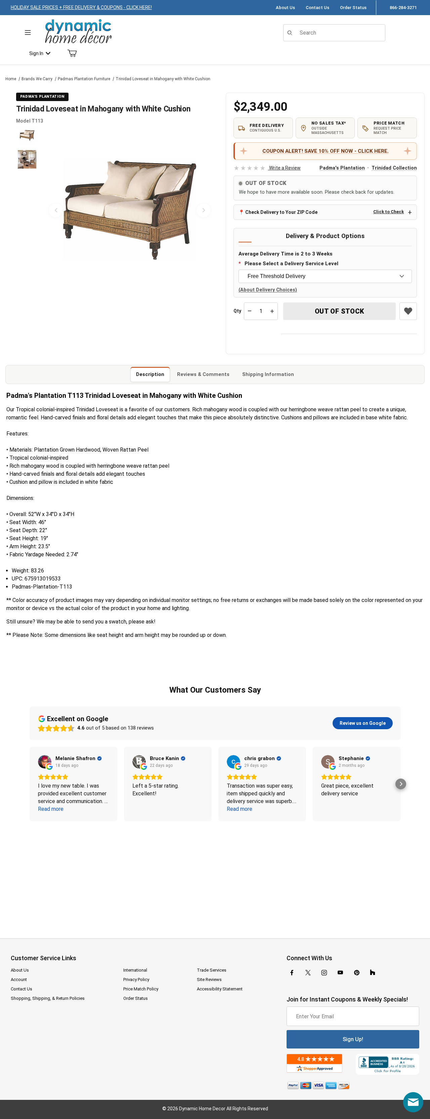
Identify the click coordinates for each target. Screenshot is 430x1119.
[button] (27, 135)
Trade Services (211, 970)
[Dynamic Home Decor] (78, 31)
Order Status (353, 7)
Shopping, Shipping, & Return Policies (48, 998)
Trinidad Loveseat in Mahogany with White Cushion (163, 79)
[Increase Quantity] (272, 311)
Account (19, 979)
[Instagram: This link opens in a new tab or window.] (324, 972)
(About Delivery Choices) (268, 290)
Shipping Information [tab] (268, 374)
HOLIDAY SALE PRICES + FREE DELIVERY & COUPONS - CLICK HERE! (81, 7)
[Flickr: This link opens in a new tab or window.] (372, 972)
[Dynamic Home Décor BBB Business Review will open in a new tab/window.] (387, 1064)
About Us (285, 7)
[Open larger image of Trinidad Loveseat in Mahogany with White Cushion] (129, 210)
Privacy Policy (136, 979)
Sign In (36, 53)
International (135, 970)
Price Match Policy (140, 988)
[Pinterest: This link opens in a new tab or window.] (356, 972)
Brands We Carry (37, 79)
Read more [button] (50, 809)
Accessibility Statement (220, 988)
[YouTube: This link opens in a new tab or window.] (340, 972)
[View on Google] (44, 761)
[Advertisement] (215, 875)
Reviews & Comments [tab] (203, 374)
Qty (237, 311)
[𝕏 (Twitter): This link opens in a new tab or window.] (308, 972)
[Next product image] (203, 210)
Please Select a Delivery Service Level (291, 264)
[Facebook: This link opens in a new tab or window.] (292, 972)
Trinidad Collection (394, 168)
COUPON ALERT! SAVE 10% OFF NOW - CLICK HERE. (325, 151)
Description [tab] (150, 374)
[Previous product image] (55, 210)
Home (10, 79)
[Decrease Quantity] (249, 311)
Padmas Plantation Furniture (84, 79)
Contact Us (317, 7)
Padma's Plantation (342, 168)
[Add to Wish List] (408, 311)
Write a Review (266, 168)
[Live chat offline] (413, 1102)
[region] (27, 210)
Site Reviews (209, 979)
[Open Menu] (28, 33)
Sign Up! (353, 1039)
